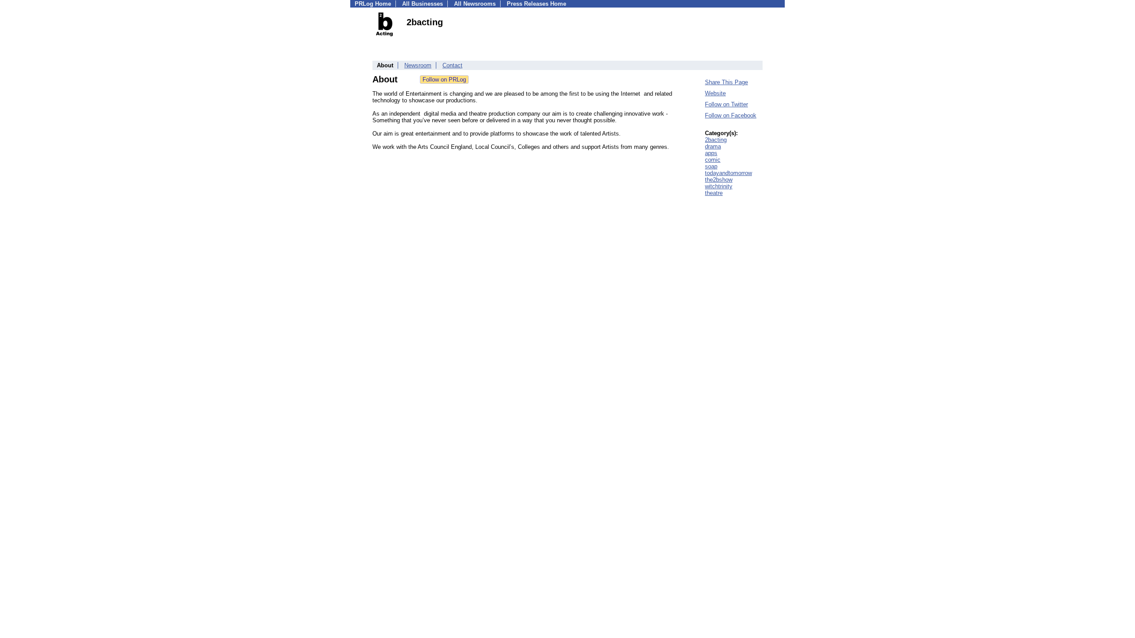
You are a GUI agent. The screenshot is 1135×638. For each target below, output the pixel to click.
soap (711, 166)
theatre (714, 193)
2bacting (716, 139)
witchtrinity (718, 186)
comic (712, 159)
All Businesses (422, 3)
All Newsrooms (475, 3)
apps (711, 153)
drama (713, 146)
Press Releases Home (536, 3)
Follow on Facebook (730, 115)
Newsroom (417, 65)
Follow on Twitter (726, 104)
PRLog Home (373, 3)
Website (715, 93)
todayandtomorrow (728, 173)
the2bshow (718, 179)
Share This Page (726, 82)
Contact (452, 65)
